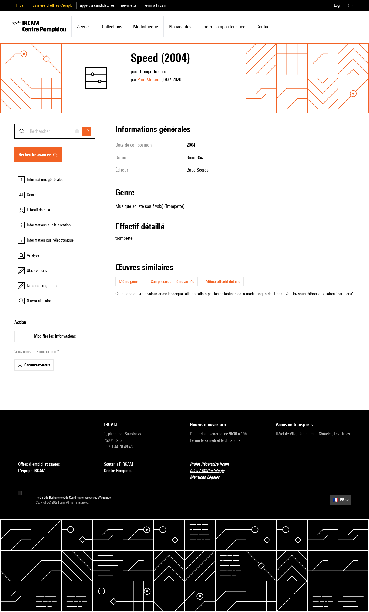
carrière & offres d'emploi (53, 5)
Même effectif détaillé (223, 281)
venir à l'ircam (155, 5)
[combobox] (54, 131)
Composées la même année (172, 281)
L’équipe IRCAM (31, 470)
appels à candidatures (97, 5)
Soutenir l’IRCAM (118, 464)
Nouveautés (180, 26)
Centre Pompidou (118, 470)
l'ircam (21, 5)
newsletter (129, 5)
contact (263, 26)
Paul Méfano (148, 79)
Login (338, 5)
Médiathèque (145, 26)
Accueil (84, 26)
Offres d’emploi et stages (39, 464)
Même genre (129, 281)
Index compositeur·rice (223, 26)
